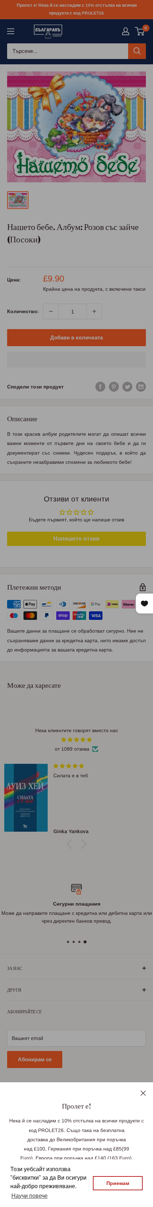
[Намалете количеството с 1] (50, 311)
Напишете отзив (76, 539)
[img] (76, 739)
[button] (76, 360)
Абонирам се (35, 1059)
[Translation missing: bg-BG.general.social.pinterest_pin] (114, 387)
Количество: (23, 311)
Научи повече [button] (29, 1196)
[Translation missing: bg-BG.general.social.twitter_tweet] (127, 387)
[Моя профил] (125, 31)
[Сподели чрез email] (141, 387)
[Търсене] (137, 51)
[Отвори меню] (10, 31)
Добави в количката (76, 337)
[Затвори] (143, 1092)
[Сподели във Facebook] (100, 387)
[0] (140, 31)
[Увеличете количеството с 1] (94, 311)
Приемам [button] (117, 1183)
